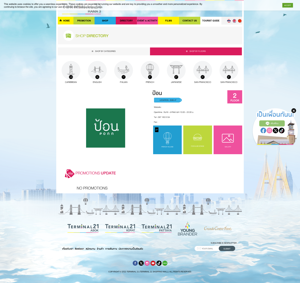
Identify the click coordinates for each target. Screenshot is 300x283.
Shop (105, 20)
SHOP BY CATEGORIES (105, 51)
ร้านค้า (100, 249)
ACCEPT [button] (287, 5)
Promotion (84, 20)
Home (66, 20)
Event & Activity (147, 20)
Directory (126, 20)
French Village (164, 138)
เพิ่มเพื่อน (274, 123)
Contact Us (189, 20)
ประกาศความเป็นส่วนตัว (131, 249)
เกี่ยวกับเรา (67, 249)
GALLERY (228, 146)
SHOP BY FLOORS (197, 51)
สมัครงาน (90, 249)
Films (168, 20)
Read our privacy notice (90, 6)
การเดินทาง (111, 249)
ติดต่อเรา (79, 249)
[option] (92, 189)
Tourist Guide (210, 20)
